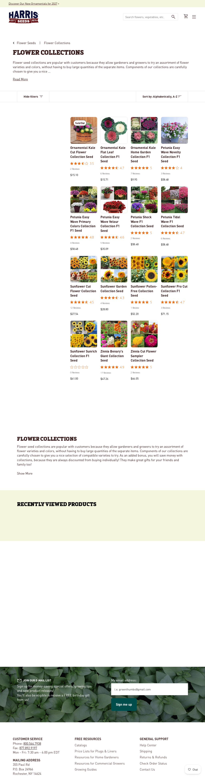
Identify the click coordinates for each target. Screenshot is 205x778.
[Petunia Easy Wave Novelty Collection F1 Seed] (174, 130)
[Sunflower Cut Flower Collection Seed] (83, 269)
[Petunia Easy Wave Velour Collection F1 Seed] (114, 199)
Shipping (146, 751)
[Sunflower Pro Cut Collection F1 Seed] (174, 269)
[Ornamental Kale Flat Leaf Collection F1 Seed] (114, 130)
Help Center (148, 745)
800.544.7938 (32, 743)
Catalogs (81, 745)
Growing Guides (86, 769)
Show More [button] (24, 473)
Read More (20, 79)
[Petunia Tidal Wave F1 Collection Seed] (174, 199)
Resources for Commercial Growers (100, 763)
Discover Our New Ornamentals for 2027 (33, 3)
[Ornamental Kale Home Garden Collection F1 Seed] (144, 130)
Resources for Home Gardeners (97, 757)
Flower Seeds (26, 43)
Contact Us (147, 769)
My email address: (124, 680)
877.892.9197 (28, 748)
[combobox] (146, 16)
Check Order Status (153, 763)
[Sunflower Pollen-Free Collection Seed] (144, 269)
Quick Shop (115, 138)
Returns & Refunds (153, 757)
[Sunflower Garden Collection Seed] (114, 269)
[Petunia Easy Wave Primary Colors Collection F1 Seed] (83, 199)
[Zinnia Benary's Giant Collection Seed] (114, 334)
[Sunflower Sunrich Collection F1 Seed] (83, 334)
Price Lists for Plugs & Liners (96, 751)
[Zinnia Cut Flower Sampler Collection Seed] (144, 334)
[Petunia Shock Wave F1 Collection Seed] (144, 199)
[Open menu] (193, 16)
